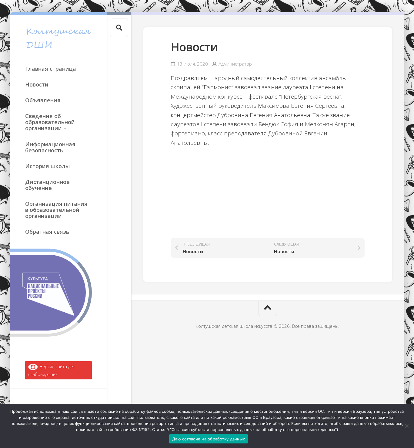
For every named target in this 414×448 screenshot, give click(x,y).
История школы (47, 166)
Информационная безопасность (50, 147)
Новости (36, 84)
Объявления (43, 100)
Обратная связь (47, 231)
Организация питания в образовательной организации (56, 209)
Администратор (235, 64)
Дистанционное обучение (47, 185)
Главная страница (50, 68)
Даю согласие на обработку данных (208, 438)
